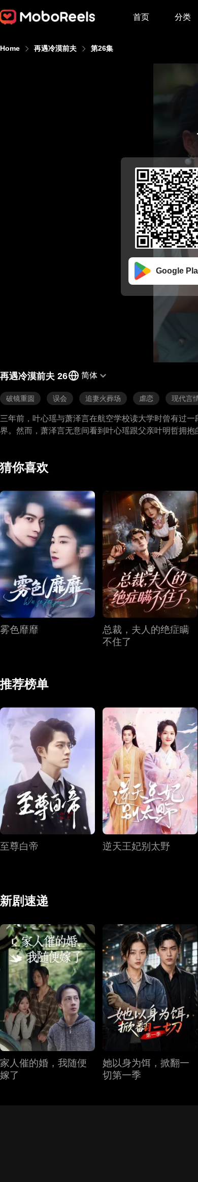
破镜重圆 (20, 398)
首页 (141, 17)
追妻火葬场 (103, 398)
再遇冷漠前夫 (55, 48)
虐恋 (146, 398)
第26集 (102, 48)
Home (10, 48)
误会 (60, 398)
